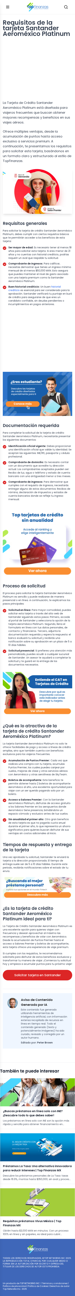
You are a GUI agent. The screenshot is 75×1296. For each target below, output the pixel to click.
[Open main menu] (7, 7)
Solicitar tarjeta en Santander (37, 975)
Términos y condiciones (55, 1283)
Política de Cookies (38, 1286)
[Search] (65, 7)
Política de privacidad (15, 1286)
